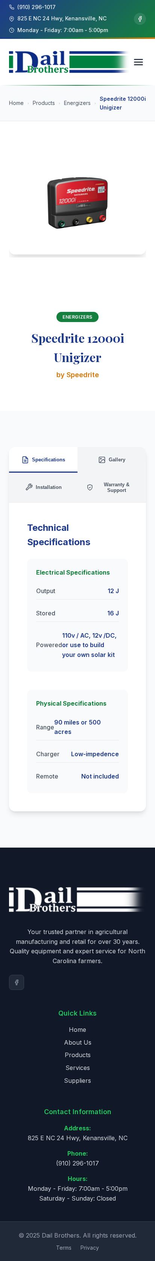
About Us (77, 1042)
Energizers (77, 103)
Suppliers (77, 1080)
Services (77, 1067)
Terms (63, 1247)
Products (44, 103)
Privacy (90, 1247)
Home (16, 103)
